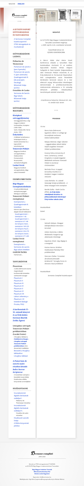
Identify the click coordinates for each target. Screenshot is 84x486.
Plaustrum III (18, 283)
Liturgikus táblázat (21, 356)
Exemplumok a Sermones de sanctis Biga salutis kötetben (22, 247)
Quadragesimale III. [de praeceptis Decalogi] (21, 80)
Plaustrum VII (19, 294)
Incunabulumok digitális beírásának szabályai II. (21, 408)
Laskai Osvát (18, 165)
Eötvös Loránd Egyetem (42, 474)
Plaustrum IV (19, 286)
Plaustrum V (18, 288)
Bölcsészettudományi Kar (42, 472)
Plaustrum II (18, 281)
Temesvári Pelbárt (21, 149)
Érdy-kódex (18, 134)
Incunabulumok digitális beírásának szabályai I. (21, 395)
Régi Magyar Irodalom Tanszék (42, 469)
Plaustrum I (18, 278)
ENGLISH (21, 4)
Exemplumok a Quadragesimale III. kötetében (21, 204)
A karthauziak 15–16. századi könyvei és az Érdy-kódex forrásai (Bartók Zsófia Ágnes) (21, 315)
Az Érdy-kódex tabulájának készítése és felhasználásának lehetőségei (55, 194)
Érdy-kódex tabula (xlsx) (54, 199)
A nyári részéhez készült (20, 366)
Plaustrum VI (19, 291)
